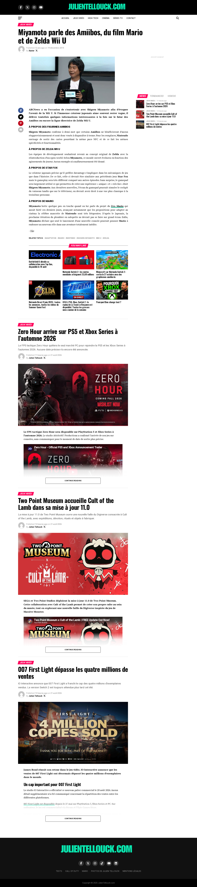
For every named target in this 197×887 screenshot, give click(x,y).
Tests (59, 871)
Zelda (106, 238)
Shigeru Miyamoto (86, 238)
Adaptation (51, 238)
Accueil (65, 18)
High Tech (93, 18)
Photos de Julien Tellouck (105, 871)
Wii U (99, 238)
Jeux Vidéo (78, 18)
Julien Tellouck (35, 358)
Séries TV (118, 18)
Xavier (31, 51)
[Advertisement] (157, 75)
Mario (61, 238)
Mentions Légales (132, 871)
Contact (131, 18)
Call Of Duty (72, 871)
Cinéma (105, 18)
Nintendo (71, 238)
